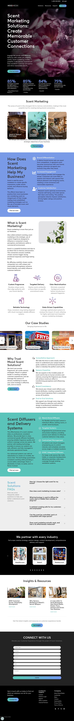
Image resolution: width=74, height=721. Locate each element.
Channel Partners (43, 702)
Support (41, 698)
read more (12, 607)
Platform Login (43, 696)
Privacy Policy (58, 703)
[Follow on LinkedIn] (55, 709)
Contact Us (62, 5)
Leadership (57, 695)
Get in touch (13, 389)
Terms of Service (58, 705)
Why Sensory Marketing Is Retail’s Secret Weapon (37, 602)
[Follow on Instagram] (64, 709)
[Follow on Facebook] (58, 709)
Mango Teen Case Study (54, 347)
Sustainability (57, 701)
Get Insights (37, 625)
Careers (56, 699)
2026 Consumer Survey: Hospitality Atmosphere (15, 602)
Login (65, 1)
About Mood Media (59, 693)
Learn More (17, 133)
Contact (41, 694)
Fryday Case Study (26, 347)
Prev (7, 555)
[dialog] (2, 718)
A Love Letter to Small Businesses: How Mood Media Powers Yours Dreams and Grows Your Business (57, 605)
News (55, 697)
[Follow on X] (61, 709)
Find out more (14, 71)
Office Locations (43, 700)
